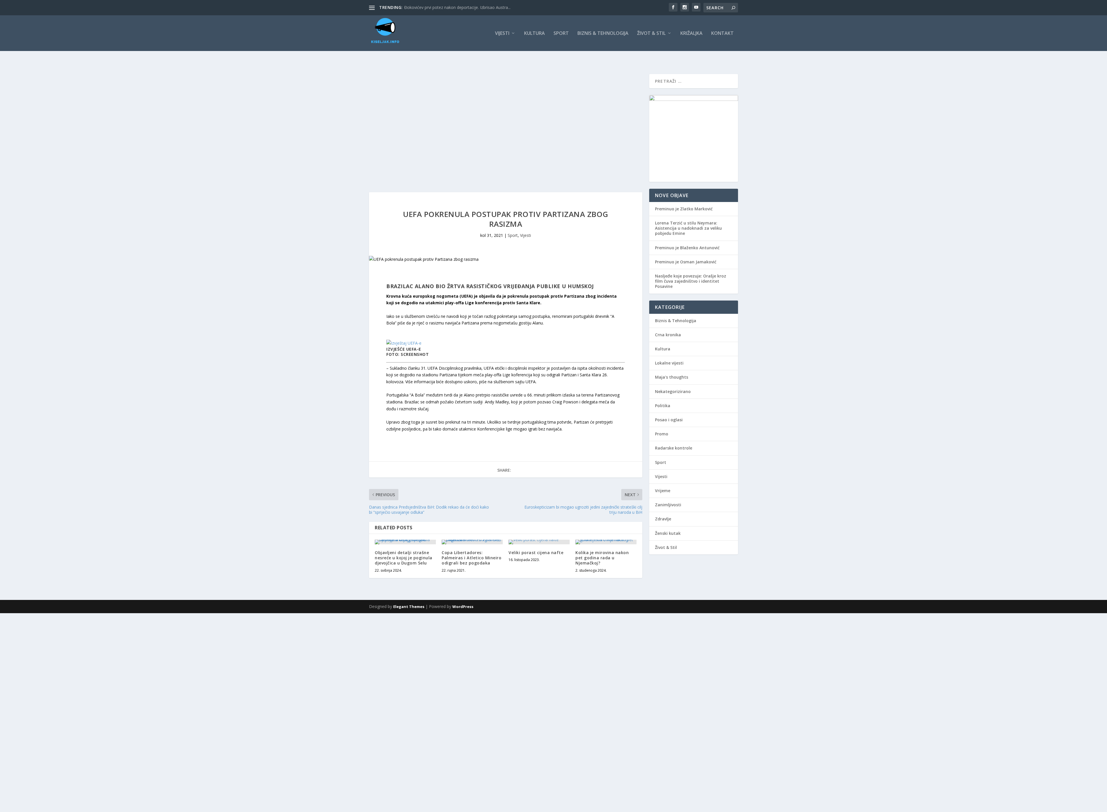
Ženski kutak (668, 533)
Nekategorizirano (673, 391)
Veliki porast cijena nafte (536, 552)
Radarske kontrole (673, 448)
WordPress (462, 606)
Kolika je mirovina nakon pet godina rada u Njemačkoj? (602, 558)
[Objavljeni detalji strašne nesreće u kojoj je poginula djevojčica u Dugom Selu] (405, 542)
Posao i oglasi (669, 419)
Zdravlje (663, 519)
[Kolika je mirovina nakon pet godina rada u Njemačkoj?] (606, 542)
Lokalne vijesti (669, 363)
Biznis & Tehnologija (602, 33)
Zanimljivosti (668, 504)
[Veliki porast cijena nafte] (539, 542)
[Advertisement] (173, 653)
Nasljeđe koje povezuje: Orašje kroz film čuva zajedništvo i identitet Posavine (690, 281)
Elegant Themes (408, 606)
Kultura (534, 33)
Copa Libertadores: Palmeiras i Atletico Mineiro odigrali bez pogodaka (471, 558)
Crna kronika (668, 334)
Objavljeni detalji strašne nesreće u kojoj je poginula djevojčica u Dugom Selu (403, 558)
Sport (561, 33)
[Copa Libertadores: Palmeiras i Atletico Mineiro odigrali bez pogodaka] (472, 542)
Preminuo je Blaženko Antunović (687, 247)
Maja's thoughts (671, 377)
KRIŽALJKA (691, 33)
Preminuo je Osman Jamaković (685, 262)
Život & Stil (651, 33)
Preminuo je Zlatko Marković (684, 209)
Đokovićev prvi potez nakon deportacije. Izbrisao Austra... (457, 7)
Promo (661, 434)
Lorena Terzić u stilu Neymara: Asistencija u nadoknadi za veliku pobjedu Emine (688, 228)
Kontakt (722, 33)
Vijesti (502, 33)
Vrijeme (662, 490)
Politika (662, 405)
